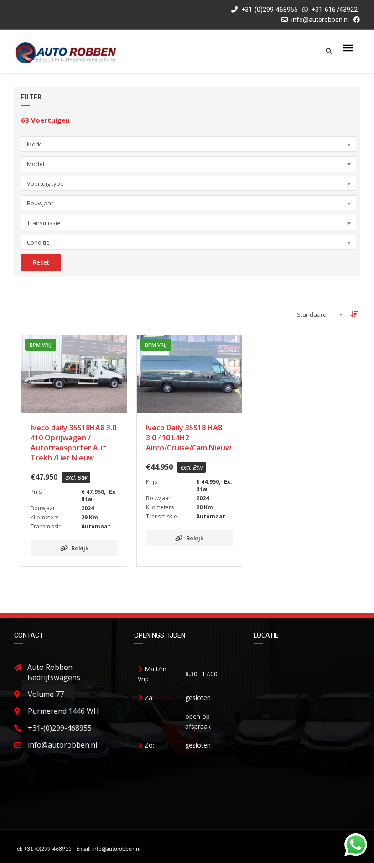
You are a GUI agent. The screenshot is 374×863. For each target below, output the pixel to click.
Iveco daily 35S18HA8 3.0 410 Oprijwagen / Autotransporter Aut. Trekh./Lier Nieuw (73, 443)
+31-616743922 (335, 9)
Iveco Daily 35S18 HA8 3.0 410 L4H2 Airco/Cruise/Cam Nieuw (188, 438)
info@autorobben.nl (320, 19)
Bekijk (79, 548)
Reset (40, 262)
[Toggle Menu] (348, 47)
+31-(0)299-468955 (269, 9)
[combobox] (188, 144)
